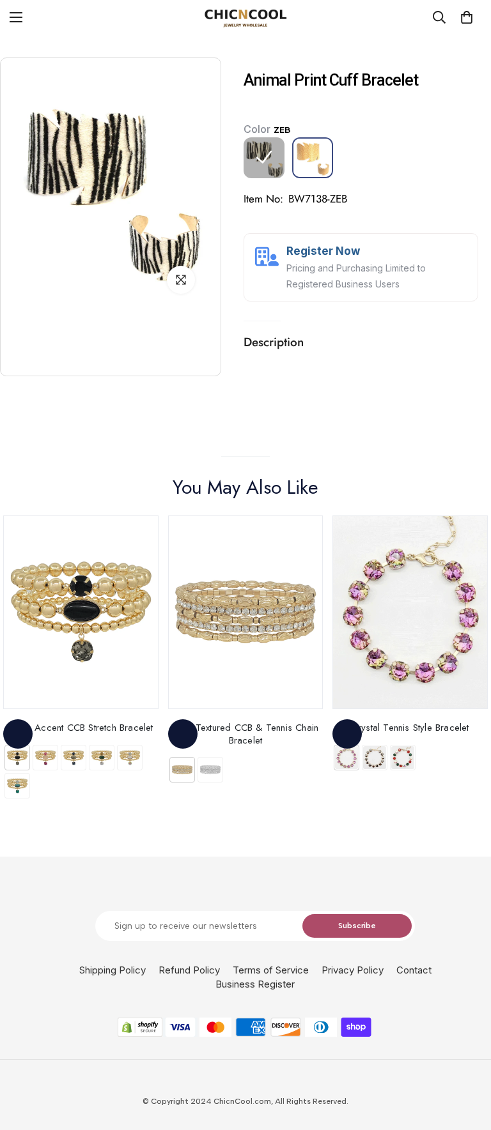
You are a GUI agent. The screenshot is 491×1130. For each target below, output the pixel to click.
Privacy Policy (353, 970)
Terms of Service (271, 970)
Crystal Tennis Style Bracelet (410, 728)
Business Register (255, 984)
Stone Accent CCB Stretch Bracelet (80, 728)
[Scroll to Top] (466, 1060)
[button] (466, 17)
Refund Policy (189, 970)
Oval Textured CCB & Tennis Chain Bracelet (245, 734)
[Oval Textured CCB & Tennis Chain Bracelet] (245, 612)
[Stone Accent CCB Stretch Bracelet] (81, 612)
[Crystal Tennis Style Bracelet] (410, 612)
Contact (414, 970)
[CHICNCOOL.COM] (245, 17)
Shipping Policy (112, 970)
